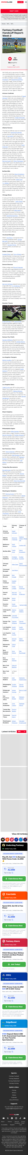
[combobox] (21, 731)
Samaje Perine (11, 245)
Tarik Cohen (19, 201)
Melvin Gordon (7, 360)
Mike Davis (17, 210)
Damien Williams (7, 340)
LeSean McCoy (20, 342)
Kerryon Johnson (7, 284)
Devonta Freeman (16, 132)
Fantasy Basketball (14, 1081)
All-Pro (20, 2)
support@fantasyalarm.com (14, 1108)
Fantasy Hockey (14, 1083)
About (2, 1121)
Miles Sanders (15, 431)
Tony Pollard (17, 254)
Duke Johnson (6, 321)
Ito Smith (10, 136)
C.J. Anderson (16, 286)
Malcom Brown (17, 391)
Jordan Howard (19, 435)
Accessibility (4, 1124)
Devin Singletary (19, 174)
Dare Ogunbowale (19, 481)
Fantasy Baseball (14, 1078)
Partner (10, 1121)
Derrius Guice (6, 161)
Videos (14, 1095)
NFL (8, 24)
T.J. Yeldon (5, 183)
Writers (14, 1092)
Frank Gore (19, 179)
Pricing (14, 1090)
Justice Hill (22, 545)
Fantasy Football (14, 1076)
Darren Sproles (7, 435)
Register (12, 1124)
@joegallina (13, 62)
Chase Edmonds (20, 117)
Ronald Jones (6, 470)
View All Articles (19, 834)
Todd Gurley (6, 387)
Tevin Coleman (10, 451)
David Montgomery (17, 79)
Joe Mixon (10, 237)
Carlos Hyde (18, 321)
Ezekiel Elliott (6, 254)
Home (3, 24)
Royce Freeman (18, 267)
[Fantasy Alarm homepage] (6, 2)
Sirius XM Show (14, 1100)
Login (20, 1124)
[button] (25, 2)
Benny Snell (23, 690)
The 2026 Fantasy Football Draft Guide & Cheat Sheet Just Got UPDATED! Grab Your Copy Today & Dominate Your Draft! (14, 16)
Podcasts (14, 1097)
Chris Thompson (19, 161)
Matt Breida (15, 455)
